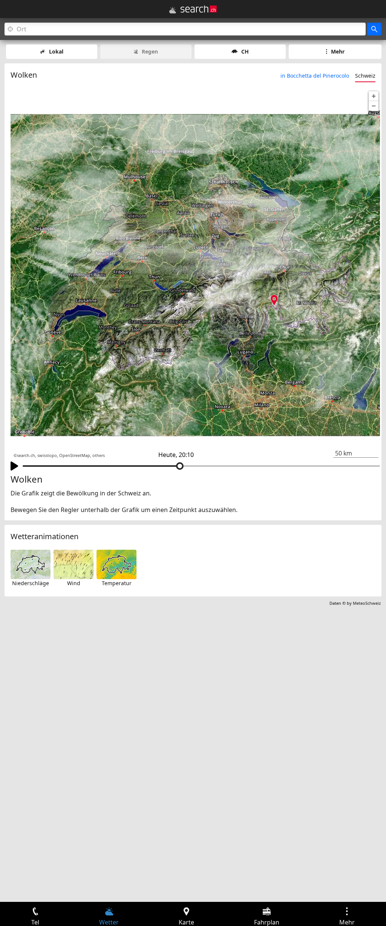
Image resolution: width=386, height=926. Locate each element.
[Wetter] (172, 10)
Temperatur (117, 583)
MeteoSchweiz (367, 603)
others (98, 455)
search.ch (26, 455)
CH (245, 51)
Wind (73, 583)
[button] (373, 96)
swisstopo (47, 455)
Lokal (56, 51)
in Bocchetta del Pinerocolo (314, 75)
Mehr (338, 51)
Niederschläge (30, 583)
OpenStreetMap (74, 455)
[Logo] (199, 9)
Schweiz (365, 75)
